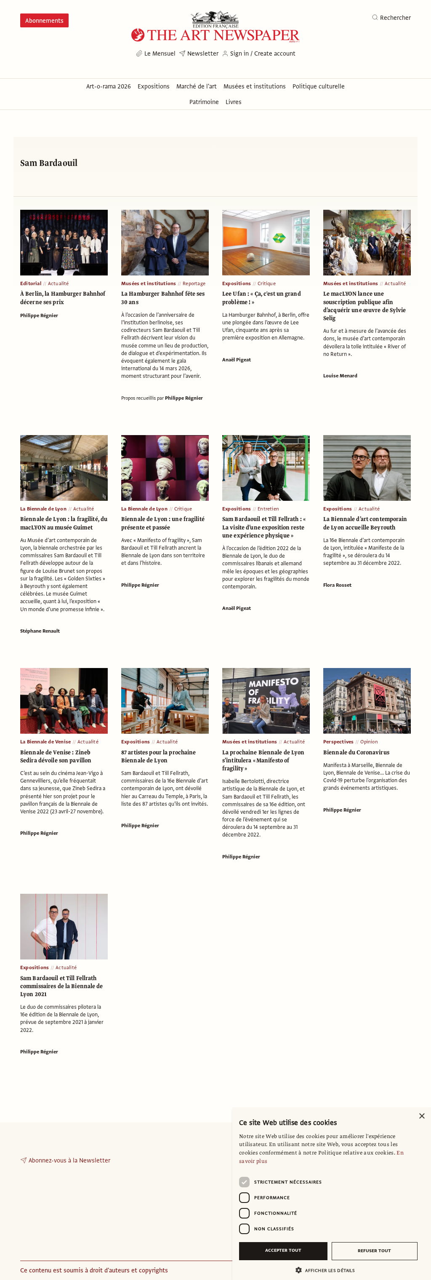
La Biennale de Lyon (43, 508)
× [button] (421, 1116)
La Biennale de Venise (45, 741)
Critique (267, 283)
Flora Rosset (337, 585)
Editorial (30, 283)
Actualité (58, 283)
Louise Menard (340, 375)
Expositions (236, 283)
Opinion (369, 741)
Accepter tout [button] (283, 1250)
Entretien (268, 508)
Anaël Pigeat (236, 359)
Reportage (194, 283)
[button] (328, 1270)
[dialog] (331, 1193)
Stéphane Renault (40, 631)
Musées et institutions (148, 283)
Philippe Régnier (39, 315)
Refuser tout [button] (374, 1251)
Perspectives (338, 741)
